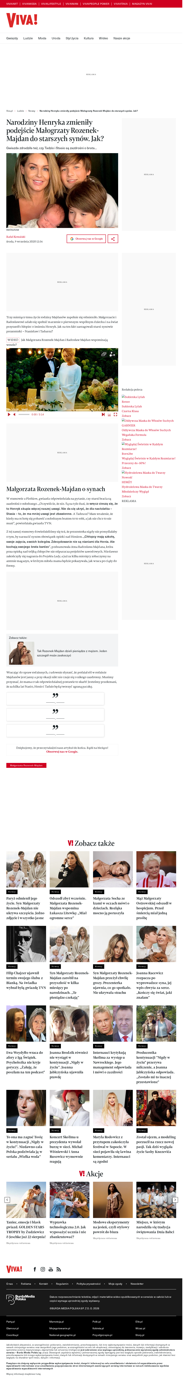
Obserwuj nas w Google (89, 238)
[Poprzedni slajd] (7, 1200)
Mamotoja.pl (56, 1321)
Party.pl (10, 1321)
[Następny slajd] (175, 1200)
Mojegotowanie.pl (59, 1328)
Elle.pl (139, 1321)
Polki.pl (96, 1321)
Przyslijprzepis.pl (102, 1335)
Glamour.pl (12, 1328)
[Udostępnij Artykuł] (113, 238)
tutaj (38, 1374)
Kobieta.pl (98, 1328)
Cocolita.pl (12, 1335)
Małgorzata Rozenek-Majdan (26, 765)
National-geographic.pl (62, 1335)
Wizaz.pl (140, 1328)
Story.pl (139, 1335)
